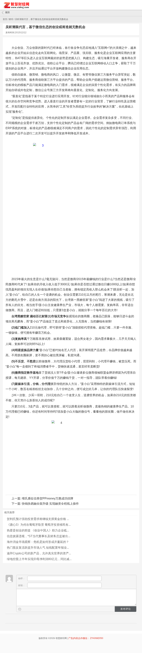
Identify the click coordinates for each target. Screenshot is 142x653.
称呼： (22, 578)
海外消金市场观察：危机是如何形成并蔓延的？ (38, 541)
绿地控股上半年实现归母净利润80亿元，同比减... (39, 559)
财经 (11, 19)
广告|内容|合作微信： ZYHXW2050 (85, 638)
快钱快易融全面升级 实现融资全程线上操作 (50, 503)
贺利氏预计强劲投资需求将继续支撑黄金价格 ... (38, 519)
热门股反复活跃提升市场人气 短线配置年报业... (38, 547)
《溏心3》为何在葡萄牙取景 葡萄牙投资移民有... (39, 524)
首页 (5, 19)
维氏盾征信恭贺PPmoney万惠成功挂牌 (47, 498)
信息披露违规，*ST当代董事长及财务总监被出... (38, 536)
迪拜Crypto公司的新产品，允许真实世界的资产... (39, 553)
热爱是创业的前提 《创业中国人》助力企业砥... (38, 530)
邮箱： (22, 585)
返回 (7, 12)
